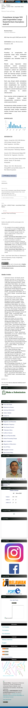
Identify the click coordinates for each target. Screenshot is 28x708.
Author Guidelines (7, 441)
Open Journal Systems (6, 657)
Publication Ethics (8, 430)
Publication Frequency (8, 424)
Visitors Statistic (7, 412)
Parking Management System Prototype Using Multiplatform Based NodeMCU (14, 301)
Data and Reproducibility (9, 435)
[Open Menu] (1, 1)
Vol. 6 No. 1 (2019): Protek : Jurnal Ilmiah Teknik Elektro (12, 7)
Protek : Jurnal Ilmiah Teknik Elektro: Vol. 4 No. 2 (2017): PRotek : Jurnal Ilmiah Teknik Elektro (15, 293)
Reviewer (5, 485)
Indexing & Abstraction (9, 410)
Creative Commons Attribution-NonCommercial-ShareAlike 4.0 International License (14, 266)
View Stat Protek (14, 600)
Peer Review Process (9, 427)
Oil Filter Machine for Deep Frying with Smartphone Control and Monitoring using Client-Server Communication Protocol (15, 340)
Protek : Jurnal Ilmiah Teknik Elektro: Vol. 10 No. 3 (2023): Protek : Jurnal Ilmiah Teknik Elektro (15, 284)
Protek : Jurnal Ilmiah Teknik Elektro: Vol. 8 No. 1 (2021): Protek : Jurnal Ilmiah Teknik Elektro (15, 315)
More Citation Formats (8, 197)
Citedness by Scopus (8, 407)
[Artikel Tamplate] (14, 514)
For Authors (5, 630)
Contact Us (6, 415)
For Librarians (6, 633)
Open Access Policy (8, 452)
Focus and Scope (7, 404)
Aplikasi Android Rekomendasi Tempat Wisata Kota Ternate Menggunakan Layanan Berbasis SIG (15, 288)
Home (3, 5)
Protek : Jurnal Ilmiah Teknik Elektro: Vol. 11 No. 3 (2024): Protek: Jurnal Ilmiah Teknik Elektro (15, 304)
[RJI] (14, 587)
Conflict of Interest (7, 433)
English (4, 643)
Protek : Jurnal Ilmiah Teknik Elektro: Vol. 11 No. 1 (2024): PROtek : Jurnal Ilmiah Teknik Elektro (15, 344)
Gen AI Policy (7, 447)
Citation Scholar (14, 490)
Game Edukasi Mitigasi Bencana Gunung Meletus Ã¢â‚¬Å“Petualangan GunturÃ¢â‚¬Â (13, 362)
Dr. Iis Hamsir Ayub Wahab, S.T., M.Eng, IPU (15, 479)
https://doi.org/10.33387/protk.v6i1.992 (16, 37)
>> (6, 379)
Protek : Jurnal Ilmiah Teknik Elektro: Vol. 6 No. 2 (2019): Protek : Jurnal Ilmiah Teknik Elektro (15, 323)
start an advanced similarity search (17, 382)
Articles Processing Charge (10, 438)
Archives (8, 5)
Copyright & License (8, 449)
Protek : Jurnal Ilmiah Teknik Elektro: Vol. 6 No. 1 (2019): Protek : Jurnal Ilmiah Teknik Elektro (15, 365)
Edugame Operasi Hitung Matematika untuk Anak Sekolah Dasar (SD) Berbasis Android (14, 369)
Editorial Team (6, 484)
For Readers (5, 627)
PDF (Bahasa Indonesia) (10, 175)
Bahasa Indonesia (7, 639)
